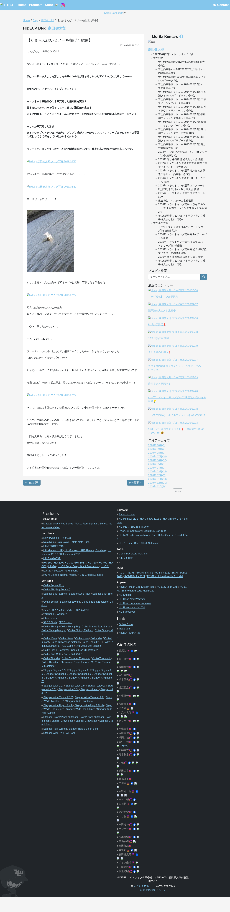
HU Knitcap (125, 595)
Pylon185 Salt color (130, 531)
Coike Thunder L (101, 658)
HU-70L (105, 566)
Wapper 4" (62, 614)
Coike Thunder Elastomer (76, 658)
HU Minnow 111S (128, 518)
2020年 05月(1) (156, 464)
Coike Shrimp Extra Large (96, 626)
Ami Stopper (126, 557)
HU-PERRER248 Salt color (134, 526)
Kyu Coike (68, 645)
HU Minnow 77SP (70, 554)
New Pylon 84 (51, 537)
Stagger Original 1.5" (54, 670)
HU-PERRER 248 (53, 546)
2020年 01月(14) (157, 479)
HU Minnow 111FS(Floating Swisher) (85, 550)
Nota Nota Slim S (81, 542)
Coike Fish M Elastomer (84, 650)
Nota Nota (49, 542)
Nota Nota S (63, 542)
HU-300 (69, 562)
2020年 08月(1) (156, 452)
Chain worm (50, 618)
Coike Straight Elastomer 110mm (61, 601)
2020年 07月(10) (157, 456)
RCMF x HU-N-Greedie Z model (165, 576)
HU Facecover (127, 611)
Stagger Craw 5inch (86, 720)
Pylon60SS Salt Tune (154, 531)
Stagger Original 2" (78, 670)
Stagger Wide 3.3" (68, 689)
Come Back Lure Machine (133, 553)
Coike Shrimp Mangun (53, 630)
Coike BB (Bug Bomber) (56, 589)
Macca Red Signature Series (91, 523)
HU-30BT (80, 562)
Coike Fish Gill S (73, 654)
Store (49, 5)
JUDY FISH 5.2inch (78, 609)
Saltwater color (127, 514)
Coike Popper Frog (53, 585)
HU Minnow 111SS (150, 518)
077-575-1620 (141, 885)
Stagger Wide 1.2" (53, 685)
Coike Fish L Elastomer (56, 650)
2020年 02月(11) (157, 475)
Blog (35, 20)
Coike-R (97, 642)
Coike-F (86, 642)
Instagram (124, 628)
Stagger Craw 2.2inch (55, 717)
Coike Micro (82, 638)
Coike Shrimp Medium (80, 630)
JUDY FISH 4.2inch (54, 609)
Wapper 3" (49, 614)
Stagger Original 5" (56, 677)
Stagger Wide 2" (96, 685)
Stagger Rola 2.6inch (55, 728)
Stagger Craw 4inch (62, 720)
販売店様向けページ (154, 890)
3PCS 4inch (65, 622)
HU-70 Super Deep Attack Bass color (78, 566)
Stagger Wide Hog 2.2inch (89, 705)
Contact (222, 5)
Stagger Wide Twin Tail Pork (59, 733)
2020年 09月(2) (156, 449)
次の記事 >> (135, 482)
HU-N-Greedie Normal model (59, 575)
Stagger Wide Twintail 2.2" (58, 697)
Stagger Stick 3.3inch (55, 593)
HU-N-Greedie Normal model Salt (137, 535)
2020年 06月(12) (157, 460)
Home (22, 5)
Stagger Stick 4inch (79, 593)
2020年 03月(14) (157, 471)
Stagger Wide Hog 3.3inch (80, 709)
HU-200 (58, 562)
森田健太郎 (47, 20)
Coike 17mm (66, 638)
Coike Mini (96, 638)
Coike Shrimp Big (70, 626)
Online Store (126, 624)
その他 (124, 745)
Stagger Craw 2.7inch (81, 717)
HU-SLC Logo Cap (167, 587)
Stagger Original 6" (79, 677)
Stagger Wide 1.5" (75, 685)
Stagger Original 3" (56, 674)
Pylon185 (66, 537)
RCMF (122, 572)
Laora (46, 570)
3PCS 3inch (50, 622)
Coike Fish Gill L (52, 654)
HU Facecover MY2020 (132, 607)
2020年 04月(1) (156, 467)
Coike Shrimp (51, 626)
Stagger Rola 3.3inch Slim (83, 728)
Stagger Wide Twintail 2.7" (89, 697)
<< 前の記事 (31, 482)
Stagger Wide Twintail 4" (80, 701)
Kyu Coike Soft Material (88, 645)
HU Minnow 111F (53, 550)
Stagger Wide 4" (89, 689)
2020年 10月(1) (156, 445)
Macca (47, 523)
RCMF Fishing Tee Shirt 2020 (153, 572)
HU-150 (47, 562)
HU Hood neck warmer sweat (135, 603)
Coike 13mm (50, 638)
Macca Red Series (63, 523)
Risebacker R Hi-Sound (65, 570)
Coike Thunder (51, 658)
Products (35, 5)
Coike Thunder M (83, 662)
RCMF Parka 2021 (134, 576)
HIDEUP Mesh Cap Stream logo (137, 587)
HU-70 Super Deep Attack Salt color (139, 543)
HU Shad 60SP (52, 558)
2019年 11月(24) (157, 486)
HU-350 (92, 562)
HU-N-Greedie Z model (90, 575)
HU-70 (52, 566)
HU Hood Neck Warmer (132, 599)
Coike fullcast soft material (65, 642)
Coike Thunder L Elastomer (56, 662)
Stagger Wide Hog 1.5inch (58, 705)
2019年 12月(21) (157, 482)
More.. (177, 491)
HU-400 (102, 562)
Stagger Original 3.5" (80, 674)
